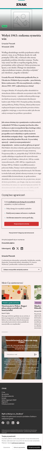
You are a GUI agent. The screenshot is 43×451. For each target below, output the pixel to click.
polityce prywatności (18, 443)
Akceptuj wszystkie (34, 447)
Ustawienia (6, 447)
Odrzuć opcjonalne (19, 447)
